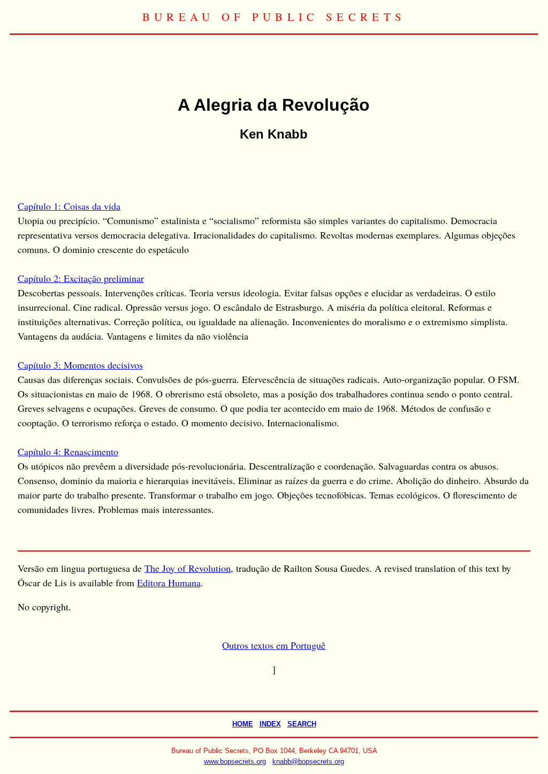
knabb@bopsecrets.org (308, 761)
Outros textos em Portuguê (273, 645)
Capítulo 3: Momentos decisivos (80, 364)
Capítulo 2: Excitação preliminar (81, 278)
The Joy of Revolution (187, 568)
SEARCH (301, 724)
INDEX (270, 724)
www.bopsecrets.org (235, 761)
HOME (242, 724)
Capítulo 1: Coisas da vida (69, 206)
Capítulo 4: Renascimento (68, 451)
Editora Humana (169, 582)
